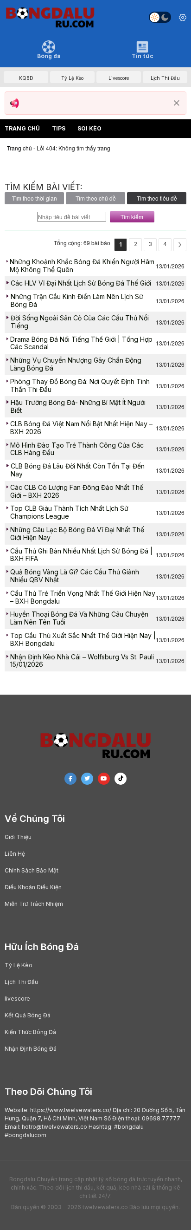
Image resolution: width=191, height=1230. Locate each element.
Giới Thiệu (18, 836)
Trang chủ (22, 128)
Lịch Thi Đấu (21, 981)
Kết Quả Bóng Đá (28, 1015)
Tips (58, 128)
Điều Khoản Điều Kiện (33, 887)
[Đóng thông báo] (176, 103)
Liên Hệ (15, 853)
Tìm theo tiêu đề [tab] (157, 198)
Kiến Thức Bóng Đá (30, 1031)
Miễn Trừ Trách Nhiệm (34, 903)
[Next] (179, 244)
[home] (50, 17)
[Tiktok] (121, 779)
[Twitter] (87, 779)
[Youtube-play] (104, 779)
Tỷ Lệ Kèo (18, 965)
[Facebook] (70, 779)
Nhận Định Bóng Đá (31, 1048)
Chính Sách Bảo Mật (31, 870)
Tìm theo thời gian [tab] (34, 198)
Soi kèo (89, 128)
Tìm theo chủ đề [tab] (96, 198)
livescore (17, 998)
